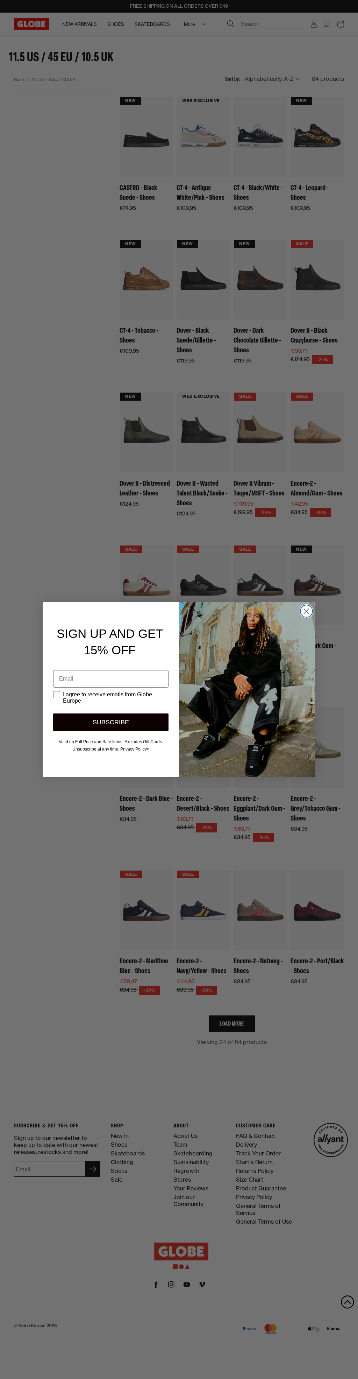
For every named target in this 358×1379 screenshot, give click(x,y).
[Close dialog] (306, 611)
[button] (348, 1302)
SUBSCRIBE (111, 722)
